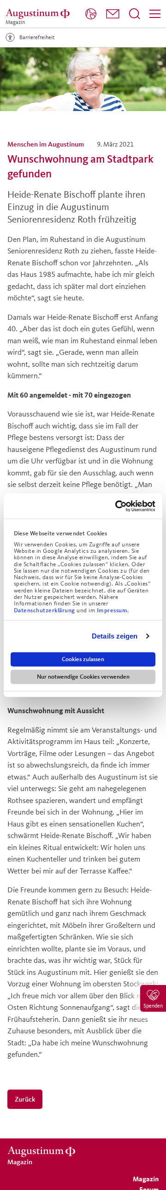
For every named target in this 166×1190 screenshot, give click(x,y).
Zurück (25, 1099)
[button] (113, 13)
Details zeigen (114, 636)
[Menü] (154, 13)
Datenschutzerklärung (45, 610)
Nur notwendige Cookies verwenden (83, 676)
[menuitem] (90, 14)
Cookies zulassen (83, 658)
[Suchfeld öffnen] (134, 13)
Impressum (112, 610)
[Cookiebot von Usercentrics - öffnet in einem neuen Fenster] (117, 506)
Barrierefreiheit (36, 37)
